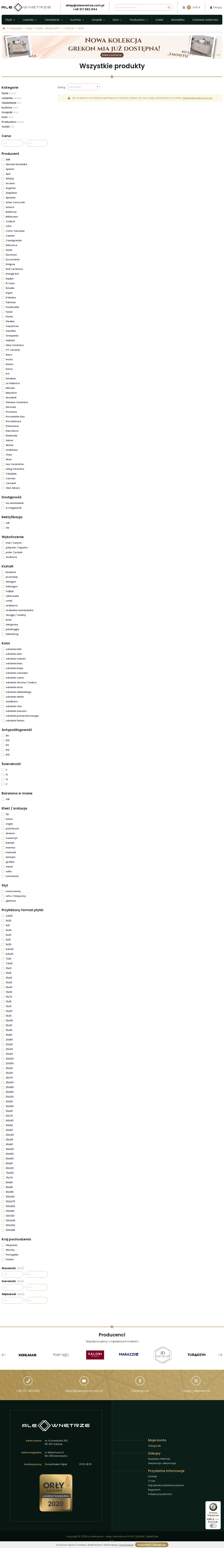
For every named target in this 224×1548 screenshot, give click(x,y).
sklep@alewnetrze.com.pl (197, 98)
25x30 (9, 1073)
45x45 (9, 1139)
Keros (9, 369)
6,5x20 (9, 954)
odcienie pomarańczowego (22, 715)
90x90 (9, 1187)
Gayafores (12, 326)
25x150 (10, 1092)
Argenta (11, 188)
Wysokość (13, 1268)
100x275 (10, 1201)
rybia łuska (12, 596)
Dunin (9, 250)
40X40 (9, 1120)
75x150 (10, 1173)
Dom (116, 20)
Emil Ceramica (14, 269)
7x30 (8, 958)
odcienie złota (14, 687)
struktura (11, 557)
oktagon (11, 581)
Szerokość (13, 1281)
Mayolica (11, 392)
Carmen (10, 478)
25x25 (9, 1068)
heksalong (12, 634)
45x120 (10, 1149)
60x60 (9, 1163)
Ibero (9, 354)
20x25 (9, 1054)
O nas (151, 1481)
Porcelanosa (13, 421)
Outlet (159, 20)
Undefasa (12, 450)
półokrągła (12, 629)
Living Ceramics (15, 469)
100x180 (10, 1211)
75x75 (9, 1177)
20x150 (10, 1063)
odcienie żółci (14, 654)
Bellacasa (12, 216)
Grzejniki (97, 20)
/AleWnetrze (140, 1391)
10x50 (9, 992)
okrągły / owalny (16, 615)
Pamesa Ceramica (17, 402)
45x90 (9, 1144)
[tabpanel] (112, 47)
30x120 (10, 1096)
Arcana (10, 183)
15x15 (8, 1016)
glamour (11, 900)
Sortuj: (61, 87)
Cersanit (11, 483)
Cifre (8, 226)
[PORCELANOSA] (196, 1347)
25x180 (10, 1087)
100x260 (10, 1206)
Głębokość (13, 1294)
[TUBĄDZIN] (163, 1347)
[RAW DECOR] (129, 1347)
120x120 (10, 1215)
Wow (9, 459)
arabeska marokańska (19, 610)
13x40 (9, 1011)
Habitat (10, 340)
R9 (7, 735)
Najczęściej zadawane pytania (166, 1485)
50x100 (10, 1154)
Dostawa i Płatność (159, 1459)
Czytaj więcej (125, 1545)
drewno (10, 833)
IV (7, 779)
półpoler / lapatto (17, 547)
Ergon (9, 292)
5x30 (8, 944)
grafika (10, 862)
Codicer (10, 221)
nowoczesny (13, 891)
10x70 (9, 996)
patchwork (12, 828)
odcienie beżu (14, 663)
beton (9, 819)
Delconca (11, 245)
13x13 (8, 1006)
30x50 (9, 1101)
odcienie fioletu (15, 720)
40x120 (10, 1135)
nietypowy (12, 624)
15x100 (9, 1020)
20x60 (9, 1039)
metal (9, 866)
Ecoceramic (13, 259)
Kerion (9, 364)
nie (7, 527)
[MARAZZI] (95, 1355)
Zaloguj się (154, 1445)
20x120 (10, 1058)
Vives (9, 454)
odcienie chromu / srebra (21, 682)
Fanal (9, 312)
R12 (8, 750)
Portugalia (12, 1254)
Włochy (10, 1250)
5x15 (8, 939)
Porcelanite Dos (15, 416)
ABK (8, 159)
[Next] (220, 1355)
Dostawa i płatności (205, 20)
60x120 (10, 1168)
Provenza (11, 411)
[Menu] (219, 1503)
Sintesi (9, 445)
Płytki (9, 20)
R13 (8, 754)
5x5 (8, 925)
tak (8, 523)
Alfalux (10, 178)
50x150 (10, 1158)
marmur (10, 847)
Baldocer (11, 212)
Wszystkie (16, 28)
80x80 (9, 1182)
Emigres (10, 264)
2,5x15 (9, 916)
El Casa (10, 283)
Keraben (11, 378)
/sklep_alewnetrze (196, 1391)
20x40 (9, 1049)
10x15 (8, 973)
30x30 (9, 1111)
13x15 (8, 1001)
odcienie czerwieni (17, 673)
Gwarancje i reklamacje (162, 1463)
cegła (9, 823)
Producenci (137, 20)
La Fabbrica (13, 383)
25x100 (10, 1082)
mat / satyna (13, 542)
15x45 (9, 1030)
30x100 (10, 1106)
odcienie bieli (13, 649)
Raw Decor (12, 431)
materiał (11, 852)
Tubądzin (11, 473)
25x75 (9, 1077)
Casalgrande (14, 240)
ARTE (81, 28)
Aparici (10, 169)
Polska (10, 1259)
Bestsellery (178, 20)
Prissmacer (12, 426)
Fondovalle (12, 307)
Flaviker (10, 321)
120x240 (10, 1220)
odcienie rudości (15, 658)
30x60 (9, 1125)
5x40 (8, 930)
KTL (8, 373)
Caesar (10, 235)
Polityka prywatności (160, 1494)
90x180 (10, 1192)
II (6, 769)
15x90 (9, 1035)
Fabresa (11, 302)
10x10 (8, 968)
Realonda (11, 435)
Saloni (9, 440)
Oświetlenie (52, 20)
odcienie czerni (15, 677)
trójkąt (10, 591)
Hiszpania (11, 1245)
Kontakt (152, 1476)
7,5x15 (9, 963)
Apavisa (10, 197)
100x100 (10, 1196)
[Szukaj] (169, 7)
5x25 (8, 920)
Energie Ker (12, 273)
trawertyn (12, 838)
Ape (8, 173)
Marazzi (10, 388)
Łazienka (28, 20)
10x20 (9, 977)
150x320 (10, 1225)
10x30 (9, 982)
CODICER (68, 28)
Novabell (11, 397)
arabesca (12, 605)
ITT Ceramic (13, 350)
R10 (8, 740)
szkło (9, 871)
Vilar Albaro (13, 488)
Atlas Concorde (15, 202)
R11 (7, 745)
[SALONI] (61, 1347)
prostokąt (12, 577)
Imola (9, 359)
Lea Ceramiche (15, 464)
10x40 (9, 987)
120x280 (10, 1230)
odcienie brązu (14, 668)
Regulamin (154, 1489)
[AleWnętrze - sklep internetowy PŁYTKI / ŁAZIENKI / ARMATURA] (26, 7)
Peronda (11, 407)
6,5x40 (9, 949)
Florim (9, 316)
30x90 (9, 1130)
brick (9, 619)
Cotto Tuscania (15, 231)
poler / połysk (14, 552)
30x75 (9, 1115)
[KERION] (27, 1347)
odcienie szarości (16, 711)
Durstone (11, 254)
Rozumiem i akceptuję (152, 1545)
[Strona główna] (4, 28)
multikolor (12, 701)
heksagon (12, 586)
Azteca (10, 207)
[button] (83, 87)
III (7, 774)
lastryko (11, 857)
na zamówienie (15, 503)
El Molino (11, 297)
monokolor (12, 876)
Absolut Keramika (16, 164)
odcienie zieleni (15, 696)
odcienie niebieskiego (18, 692)
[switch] (213, 1526)
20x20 (9, 1044)
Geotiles (11, 331)
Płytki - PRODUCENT (48, 28)
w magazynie (13, 507)
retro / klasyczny (16, 896)
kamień (10, 842)
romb (9, 600)
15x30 (9, 1025)
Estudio (10, 288)
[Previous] (4, 1355)
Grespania (12, 335)
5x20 (8, 935)
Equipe (10, 278)
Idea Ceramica (15, 345)
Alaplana (11, 193)
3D (7, 814)
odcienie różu (14, 706)
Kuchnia (75, 20)
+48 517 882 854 (28, 1391)
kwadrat (11, 572)
